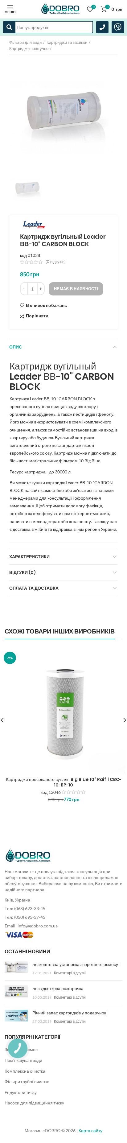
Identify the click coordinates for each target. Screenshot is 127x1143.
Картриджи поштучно (28, 48)
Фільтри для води (25, 42)
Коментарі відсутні (70, 973)
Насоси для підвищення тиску (34, 1102)
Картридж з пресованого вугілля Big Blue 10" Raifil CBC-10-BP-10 (63, 782)
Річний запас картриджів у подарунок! (70, 1013)
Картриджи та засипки (67, 42)
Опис (15, 347)
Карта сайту (90, 1130)
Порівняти (37, 316)
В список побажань (46, 305)
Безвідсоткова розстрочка (58, 988)
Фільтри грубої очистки (27, 1081)
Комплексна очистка (25, 1071)
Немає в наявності (76, 288)
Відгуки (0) (22, 572)
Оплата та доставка (34, 588)
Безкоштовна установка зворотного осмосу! (76, 964)
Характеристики (29, 557)
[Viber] (118, 27)
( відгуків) (56, 261)
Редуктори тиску (21, 1092)
